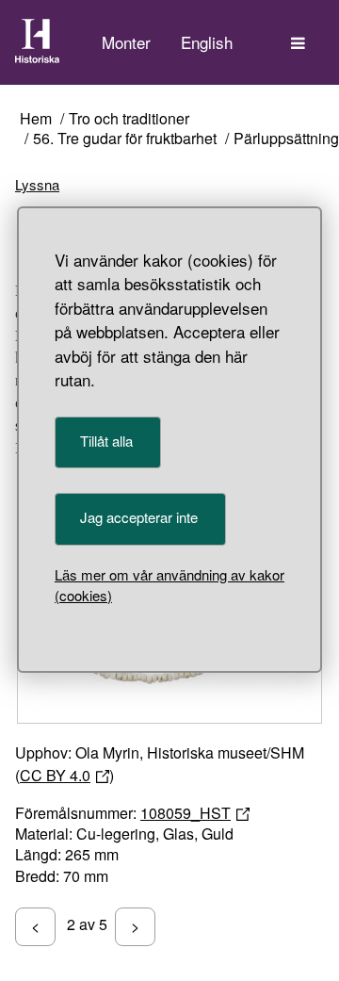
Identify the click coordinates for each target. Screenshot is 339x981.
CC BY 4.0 (55, 775)
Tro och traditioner (129, 119)
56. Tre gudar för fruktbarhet (125, 139)
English (207, 42)
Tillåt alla (106, 440)
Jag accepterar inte (139, 517)
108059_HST (185, 813)
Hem (36, 119)
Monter (126, 42)
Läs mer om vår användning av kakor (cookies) (169, 585)
